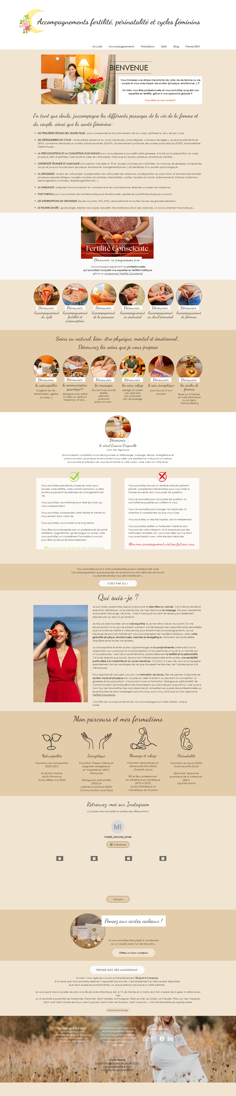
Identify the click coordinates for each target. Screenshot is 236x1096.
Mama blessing (189, 403)
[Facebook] (162, 1039)
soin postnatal (132, 396)
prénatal (103, 396)
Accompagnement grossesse (118, 1034)
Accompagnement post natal (118, 1038)
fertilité (104, 393)
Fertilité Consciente (104, 694)
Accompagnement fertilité (118, 1031)
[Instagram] (154, 1039)
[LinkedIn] (170, 1039)
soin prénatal (132, 393)
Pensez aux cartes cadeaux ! (133, 920)
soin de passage (132, 398)
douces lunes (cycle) (103, 390)
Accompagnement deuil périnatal (118, 1043)
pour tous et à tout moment (161, 392)
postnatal (103, 398)
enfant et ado (102, 401)
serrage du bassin (132, 390)
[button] (121, 46)
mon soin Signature (118, 449)
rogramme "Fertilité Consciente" (124, 273)
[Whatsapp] (146, 1039)
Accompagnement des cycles (118, 1028)
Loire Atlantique (72, 1031)
